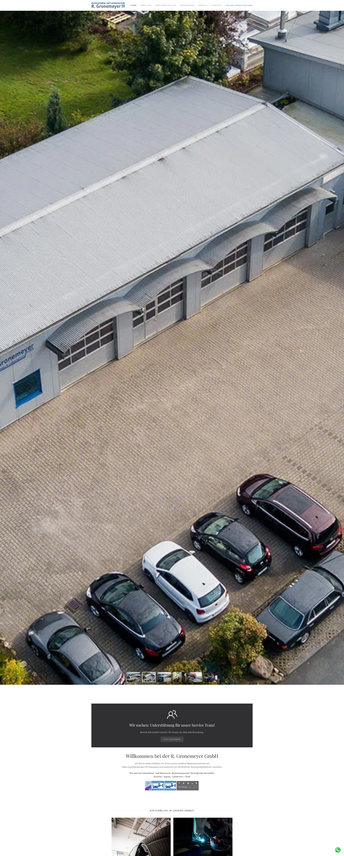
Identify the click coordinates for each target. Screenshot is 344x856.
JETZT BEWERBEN (172, 739)
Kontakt (217, 5)
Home (133, 5)
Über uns (146, 5)
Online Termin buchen (239, 5)
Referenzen (187, 5)
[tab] (133, 677)
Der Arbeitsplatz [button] (165, 5)
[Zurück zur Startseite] (108, 5)
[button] (202, 838)
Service (203, 5)
